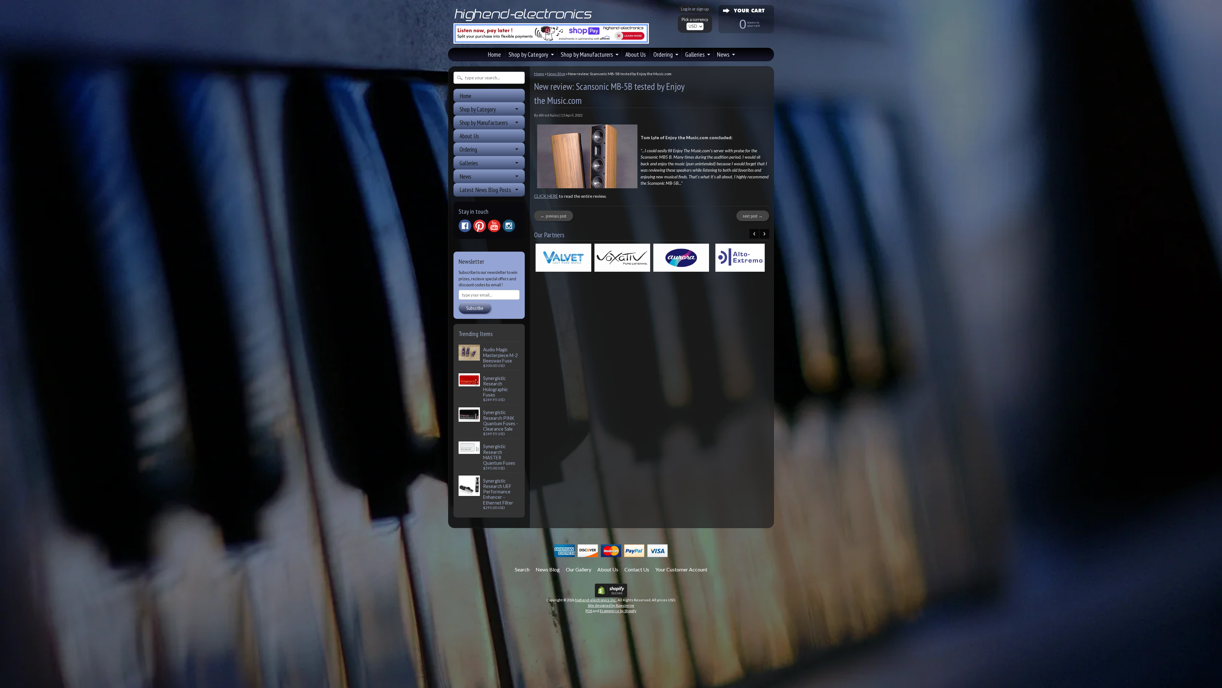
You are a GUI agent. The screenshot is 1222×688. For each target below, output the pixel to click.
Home (494, 54)
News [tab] (465, 176)
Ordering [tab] (468, 149)
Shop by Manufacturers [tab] (484, 122)
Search (522, 569)
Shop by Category (528, 54)
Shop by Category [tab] (478, 109)
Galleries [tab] (469, 163)
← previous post (553, 216)
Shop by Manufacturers (587, 54)
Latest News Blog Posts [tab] (485, 190)
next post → (753, 216)
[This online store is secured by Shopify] (611, 594)
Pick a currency (695, 19)
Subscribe (474, 308)
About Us (635, 54)
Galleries (695, 54)
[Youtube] (494, 226)
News (723, 54)
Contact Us (636, 569)
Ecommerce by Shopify (618, 611)
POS (589, 611)
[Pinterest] (479, 225)
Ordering (663, 54)
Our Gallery (578, 569)
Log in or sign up (695, 8)
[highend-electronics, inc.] (524, 20)
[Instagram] (508, 225)
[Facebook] (465, 225)
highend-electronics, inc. (595, 600)
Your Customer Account (681, 569)
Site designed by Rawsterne (611, 605)
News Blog (556, 74)
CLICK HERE (546, 196)
